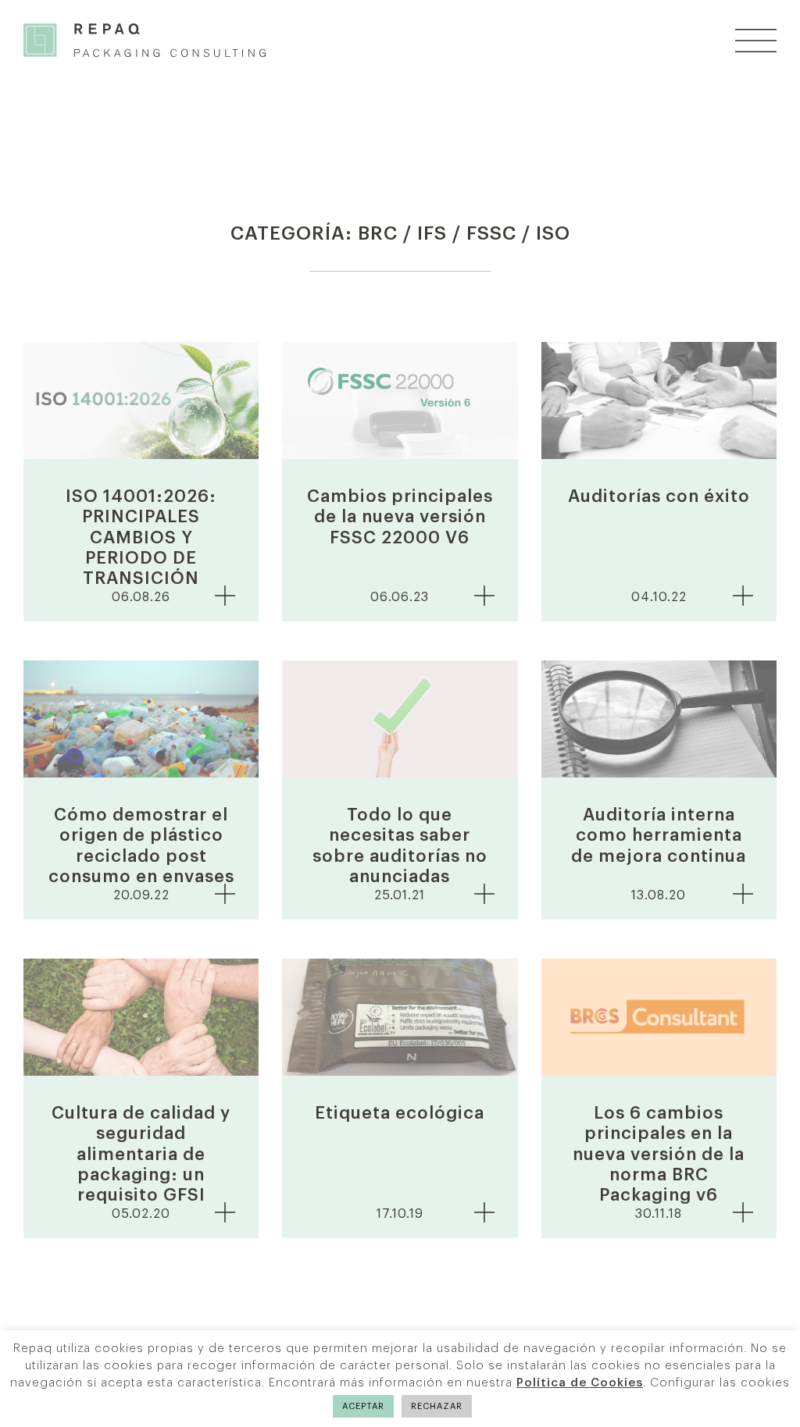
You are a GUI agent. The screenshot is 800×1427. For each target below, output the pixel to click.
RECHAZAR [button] (436, 1406)
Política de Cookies (579, 1383)
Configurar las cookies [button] (720, 1383)
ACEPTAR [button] (363, 1406)
